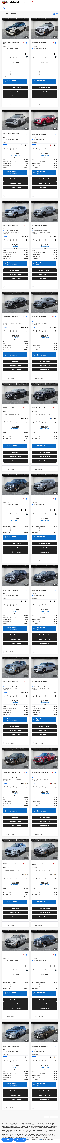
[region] (15, 72)
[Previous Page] (45, 1117)
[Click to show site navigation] (57, 2)
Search (54, 8)
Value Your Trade (15, 92)
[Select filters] (54, 14)
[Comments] (27, 57)
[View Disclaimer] (16, 57)
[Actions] (26, 43)
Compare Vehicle (10, 104)
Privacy (28, 1139)
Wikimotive (40, 1139)
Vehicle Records (16, 96)
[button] (27, 28)
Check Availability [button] (15, 87)
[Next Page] (48, 1117)
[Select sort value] (57, 13)
